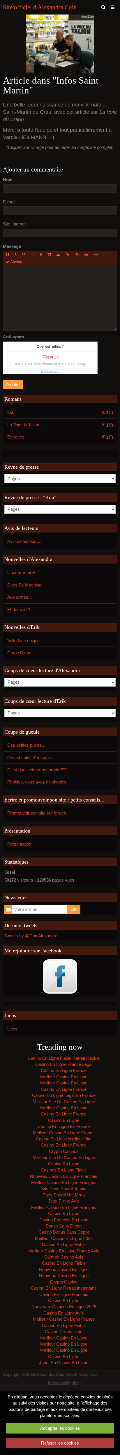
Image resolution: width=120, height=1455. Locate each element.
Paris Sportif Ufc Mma (64, 1194)
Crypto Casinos (64, 1151)
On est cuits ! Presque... (30, 757)
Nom (8, 179)
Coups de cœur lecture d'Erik (35, 701)
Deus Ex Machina (24, 584)
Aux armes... (19, 597)
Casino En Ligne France (64, 1070)
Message (12, 246)
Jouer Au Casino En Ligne (63, 1362)
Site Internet (14, 223)
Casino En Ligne (63, 1120)
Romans (13, 399)
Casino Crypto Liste (63, 1331)
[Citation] (49, 254)
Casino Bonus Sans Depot (63, 1232)
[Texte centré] (58, 254)
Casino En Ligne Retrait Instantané (64, 1288)
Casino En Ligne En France (64, 1126)
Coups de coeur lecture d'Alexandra (42, 670)
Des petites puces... (26, 745)
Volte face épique (23, 640)
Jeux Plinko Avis (64, 1200)
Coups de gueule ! (23, 732)
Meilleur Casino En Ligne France (64, 1132)
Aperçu (15, 262)
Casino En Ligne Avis (63, 1312)
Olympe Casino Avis (63, 1256)
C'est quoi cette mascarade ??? (37, 769)
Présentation (17, 831)
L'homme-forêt (21, 572)
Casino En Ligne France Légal (63, 1064)
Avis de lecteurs (21, 528)
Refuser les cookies (60, 1442)
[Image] (86, 254)
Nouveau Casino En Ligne (64, 1269)
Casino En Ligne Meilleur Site (63, 1138)
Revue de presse (21, 467)
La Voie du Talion (57, 424)
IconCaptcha (49, 371)
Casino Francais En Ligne (63, 1219)
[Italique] (15, 254)
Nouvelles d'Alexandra (28, 559)
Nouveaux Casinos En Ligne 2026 (63, 1306)
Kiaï (57, 412)
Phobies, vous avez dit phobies (36, 781)
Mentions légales (63, 1383)
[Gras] (7, 254)
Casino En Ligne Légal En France (64, 1095)
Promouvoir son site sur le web (36, 812)
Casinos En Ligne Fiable (64, 1169)
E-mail (9, 201)
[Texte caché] (77, 254)
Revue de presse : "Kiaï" (30, 497)
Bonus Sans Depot (64, 1225)
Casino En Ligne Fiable (64, 1244)
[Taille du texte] (32, 254)
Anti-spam (13, 336)
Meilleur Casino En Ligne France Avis (63, 1250)
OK (73, 909)
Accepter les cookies (60, 1428)
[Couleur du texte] (41, 254)
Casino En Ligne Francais (63, 1294)
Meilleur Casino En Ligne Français (63, 1182)
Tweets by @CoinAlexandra (30, 935)
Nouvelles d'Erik (22, 627)
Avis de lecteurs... (24, 541)
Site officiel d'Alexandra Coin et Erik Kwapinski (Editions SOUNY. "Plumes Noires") (45, 7)
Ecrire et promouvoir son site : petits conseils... (54, 800)
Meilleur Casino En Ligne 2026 (64, 1238)
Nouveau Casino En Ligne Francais (63, 1176)
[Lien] (67, 254)
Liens (12, 1028)
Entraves (57, 437)
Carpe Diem (18, 652)
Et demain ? (18, 609)
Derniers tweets (20, 925)
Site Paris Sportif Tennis (63, 1188)
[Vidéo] (96, 254)
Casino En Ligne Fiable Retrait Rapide (64, 1058)
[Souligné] (23, 254)
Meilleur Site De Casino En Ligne (64, 1101)
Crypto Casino (63, 1281)
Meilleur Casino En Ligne (63, 1076)
